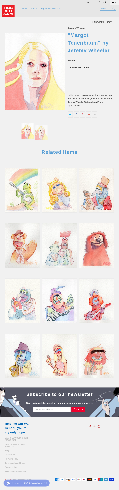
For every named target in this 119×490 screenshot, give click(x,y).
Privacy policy (11, 459)
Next (109, 22)
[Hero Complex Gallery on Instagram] (99, 426)
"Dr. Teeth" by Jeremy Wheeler (59, 301)
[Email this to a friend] (94, 114)
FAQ (7, 451)
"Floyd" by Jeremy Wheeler (96, 301)
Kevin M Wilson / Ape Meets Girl (15, 445)
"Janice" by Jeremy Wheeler (59, 356)
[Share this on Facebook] (76, 114)
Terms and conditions (15, 463)
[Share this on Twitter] (70, 114)
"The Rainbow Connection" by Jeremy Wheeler (22, 190)
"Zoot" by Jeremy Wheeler (22, 356)
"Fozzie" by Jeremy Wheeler (22, 245)
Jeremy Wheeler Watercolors (82, 102)
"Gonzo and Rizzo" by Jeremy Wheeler (96, 190)
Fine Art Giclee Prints (101, 99)
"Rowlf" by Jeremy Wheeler (96, 245)
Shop (25, 8)
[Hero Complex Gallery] (10, 11)
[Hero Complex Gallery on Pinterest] (94, 426)
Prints (100, 102)
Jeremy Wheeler (77, 28)
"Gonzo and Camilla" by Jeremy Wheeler (22, 301)
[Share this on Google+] (88, 114)
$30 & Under (101, 95)
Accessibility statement (15, 471)
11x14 (78, 79)
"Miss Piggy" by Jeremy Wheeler (59, 190)
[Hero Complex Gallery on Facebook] (90, 426)
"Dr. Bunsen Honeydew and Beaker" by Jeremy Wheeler (59, 245)
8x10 (70, 79)
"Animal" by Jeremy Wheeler (96, 356)
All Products (84, 99)
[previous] (8, 71)
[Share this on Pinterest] (82, 114)
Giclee (77, 105)
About (34, 8)
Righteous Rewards (50, 8)
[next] (62, 71)
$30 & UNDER (87, 95)
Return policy (11, 467)
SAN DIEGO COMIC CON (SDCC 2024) (16, 439)
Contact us (10, 455)
